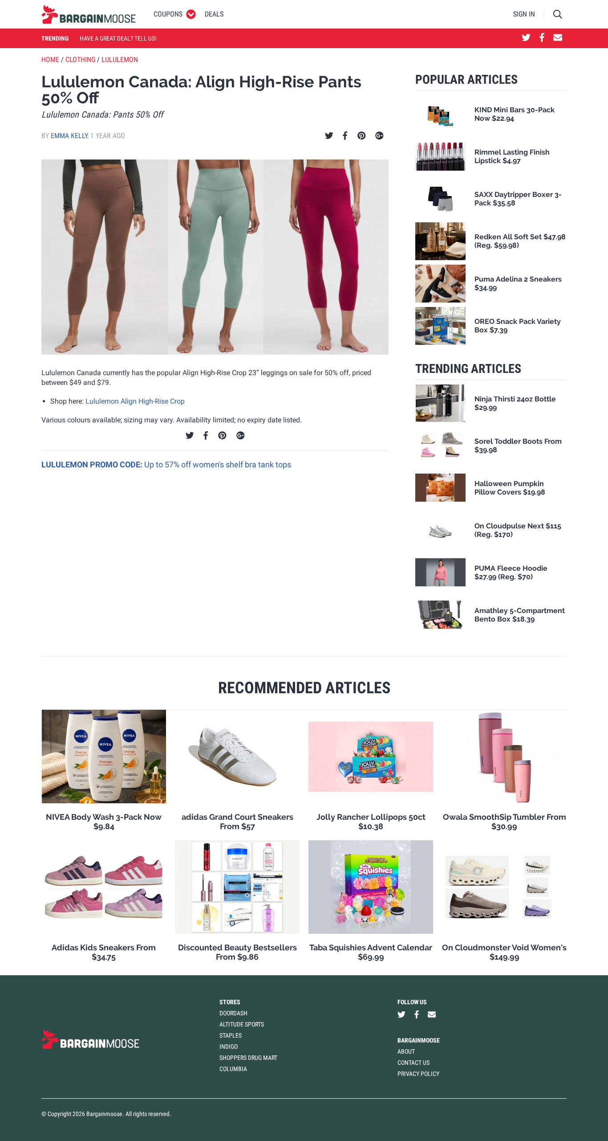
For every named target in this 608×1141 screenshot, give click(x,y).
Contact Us (413, 1062)
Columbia (233, 1068)
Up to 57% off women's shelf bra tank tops (217, 464)
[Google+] (379, 136)
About (406, 1051)
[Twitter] (329, 136)
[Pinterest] (362, 136)
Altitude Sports (241, 1024)
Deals (214, 14)
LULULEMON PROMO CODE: (92, 464)
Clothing (80, 59)
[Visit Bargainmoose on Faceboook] (542, 38)
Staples (230, 1035)
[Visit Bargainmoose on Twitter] (526, 38)
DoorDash (233, 1013)
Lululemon (119, 59)
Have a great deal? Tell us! (118, 38)
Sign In (524, 14)
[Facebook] (345, 136)
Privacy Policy (418, 1073)
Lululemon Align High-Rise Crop (135, 401)
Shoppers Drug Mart (248, 1057)
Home (50, 59)
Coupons (168, 14)
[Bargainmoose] (88, 14)
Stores (229, 1002)
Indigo (228, 1046)
